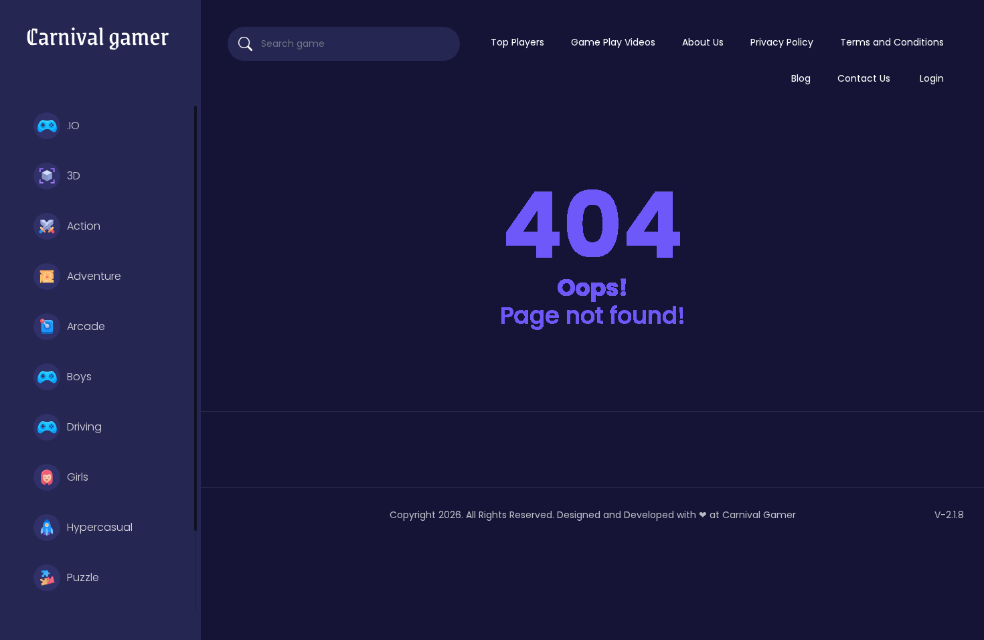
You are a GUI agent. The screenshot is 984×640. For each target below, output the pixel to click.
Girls (77, 477)
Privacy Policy (781, 42)
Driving (84, 426)
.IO (73, 125)
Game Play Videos (613, 42)
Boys (79, 376)
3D (73, 175)
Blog (801, 78)
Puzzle (83, 577)
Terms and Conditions (892, 42)
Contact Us (863, 78)
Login (932, 78)
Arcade (86, 326)
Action (83, 226)
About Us (703, 42)
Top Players (517, 42)
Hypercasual (100, 527)
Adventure (94, 276)
